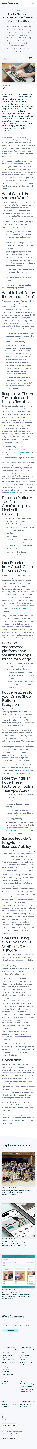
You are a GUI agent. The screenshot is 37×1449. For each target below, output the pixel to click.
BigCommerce (21, 608)
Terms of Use (5, 1438)
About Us (4, 1401)
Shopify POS (5, 1352)
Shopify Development (8, 1347)
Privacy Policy (12, 1438)
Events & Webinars (25, 1392)
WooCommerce (11, 830)
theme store (21, 446)
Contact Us (5, 1407)
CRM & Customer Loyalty (9, 1350)
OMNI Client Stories (25, 1404)
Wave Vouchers (24, 1355)
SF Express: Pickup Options (25, 1359)
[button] (33, 3)
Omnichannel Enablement (6, 1370)
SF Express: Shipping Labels (26, 1363)
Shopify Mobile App (7, 1374)
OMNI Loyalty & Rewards (27, 1350)
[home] (10, 3)
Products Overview (25, 1347)
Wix (23, 493)
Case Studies (6, 1384)
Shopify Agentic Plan (8, 1360)
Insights (4, 1187)
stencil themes (19, 449)
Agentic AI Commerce (8, 1362)
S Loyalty (22, 1352)
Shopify (4, 1239)
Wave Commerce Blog (27, 1384)
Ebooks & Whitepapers (26, 1389)
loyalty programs (26, 773)
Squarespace (14, 493)
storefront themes (22, 452)
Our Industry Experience (9, 1404)
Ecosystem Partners (26, 1386)
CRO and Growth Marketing (7, 1366)
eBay (20, 468)
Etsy (20, 476)
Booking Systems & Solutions (7, 1356)
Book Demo (23, 1407)
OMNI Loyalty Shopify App (27, 1401)
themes (17, 455)
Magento (21, 828)
